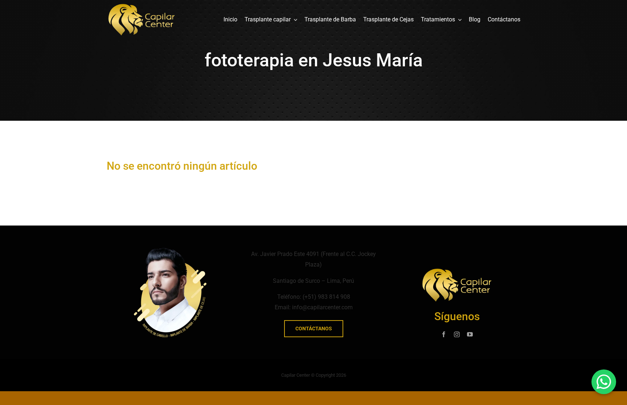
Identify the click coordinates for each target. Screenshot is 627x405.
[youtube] (470, 334)
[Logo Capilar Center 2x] (141, 6)
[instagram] (457, 334)
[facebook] (444, 334)
